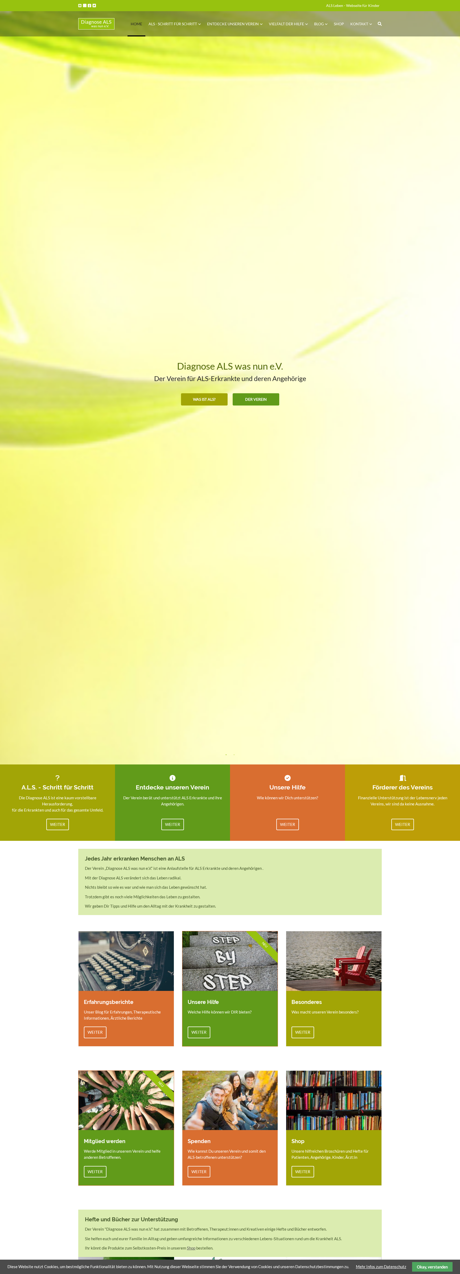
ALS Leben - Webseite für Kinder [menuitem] (353, 5)
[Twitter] (95, 5)
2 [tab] (234, 755)
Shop (191, 1248)
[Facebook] (90, 5)
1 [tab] (226, 755)
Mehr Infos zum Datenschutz (381, 1266)
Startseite (96, 24)
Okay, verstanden (432, 1266)
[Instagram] (85, 5)
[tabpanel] (230, 382)
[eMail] (80, 5)
